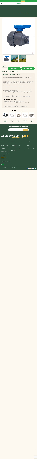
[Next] (34, 36)
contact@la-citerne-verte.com (6, 162)
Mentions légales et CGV (31, 148)
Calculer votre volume (4, 145)
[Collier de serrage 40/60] (25, 115)
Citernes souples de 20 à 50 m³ (16, 148)
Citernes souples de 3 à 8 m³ (15, 145)
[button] (35, 3)
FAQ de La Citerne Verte (4, 153)
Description (5, 74)
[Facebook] (1, 164)
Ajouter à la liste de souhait (13, 71)
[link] (18, 1)
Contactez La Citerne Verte (5, 151)
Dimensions (12, 74)
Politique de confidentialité (31, 147)
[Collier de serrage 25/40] (12, 115)
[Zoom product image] (33, 53)
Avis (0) (18, 74)
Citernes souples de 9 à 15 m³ (15, 147)
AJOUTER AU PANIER (14, 68)
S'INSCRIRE (25, 129)
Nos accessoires (13, 150)
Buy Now (28, 68)
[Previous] (3, 36)
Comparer (5, 71)
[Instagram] (3, 164)
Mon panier (28, 145)
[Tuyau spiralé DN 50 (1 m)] (31, 115)
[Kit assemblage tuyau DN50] (5, 115)
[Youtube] (4, 164)
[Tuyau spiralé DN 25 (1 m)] (18, 115)
